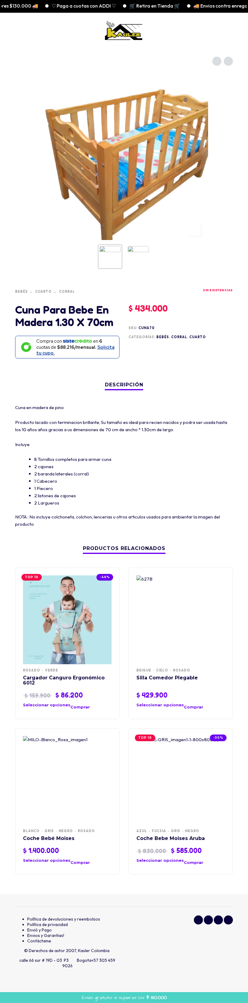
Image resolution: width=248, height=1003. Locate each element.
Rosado (31, 670)
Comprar (80, 707)
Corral (67, 291)
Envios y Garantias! (45, 935)
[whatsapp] (218, 920)
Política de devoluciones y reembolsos (63, 919)
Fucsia (159, 831)
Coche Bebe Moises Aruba (170, 838)
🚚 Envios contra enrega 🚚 (212, 6)
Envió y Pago (39, 930)
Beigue (143, 670)
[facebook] (198, 920)
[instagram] (208, 920)
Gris (49, 831)
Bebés (21, 291)
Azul (141, 831)
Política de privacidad (47, 924)
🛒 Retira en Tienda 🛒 (143, 6)
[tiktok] (228, 920)
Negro (66, 831)
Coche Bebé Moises (48, 838)
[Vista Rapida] (98, 707)
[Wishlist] (189, 30)
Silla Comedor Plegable (167, 678)
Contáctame (39, 941)
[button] (21, 30)
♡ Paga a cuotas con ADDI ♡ (73, 6)
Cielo (162, 670)
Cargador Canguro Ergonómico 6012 (64, 680)
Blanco (31, 831)
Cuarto (43, 291)
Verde (51, 670)
